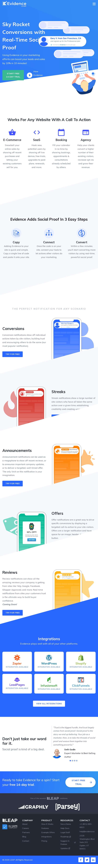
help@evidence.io (87, 831)
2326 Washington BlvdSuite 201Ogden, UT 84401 (87, 842)
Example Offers (48, 832)
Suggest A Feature (64, 842)
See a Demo (65, 824)
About (24, 824)
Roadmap (64, 836)
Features (45, 828)
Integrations (46, 836)
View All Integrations (49, 703)
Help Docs (64, 828)
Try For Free (12, 612)
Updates (64, 848)
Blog (24, 836)
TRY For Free (62, 417)
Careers (25, 828)
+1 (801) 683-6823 (86, 825)
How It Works (47, 824)
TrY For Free (12, 354)
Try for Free (12, 483)
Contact (25, 841)
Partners (26, 832)
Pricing (44, 841)
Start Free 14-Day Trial (13, 75)
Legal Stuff (65, 832)
